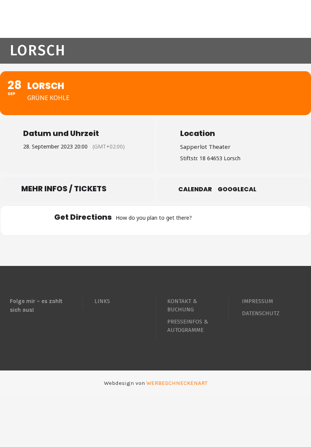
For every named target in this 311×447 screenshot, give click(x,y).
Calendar (195, 189)
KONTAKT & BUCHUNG (182, 305)
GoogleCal (237, 189)
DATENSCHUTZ (261, 313)
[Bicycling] (261, 220)
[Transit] (231, 220)
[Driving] (216, 220)
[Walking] (246, 220)
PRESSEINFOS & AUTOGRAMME (187, 325)
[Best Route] (202, 220)
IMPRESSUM (257, 301)
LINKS (102, 301)
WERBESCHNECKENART (176, 383)
